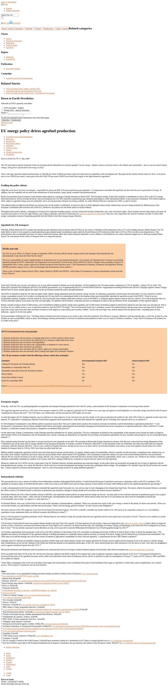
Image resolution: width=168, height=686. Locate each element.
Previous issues (7, 122)
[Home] (4, 4)
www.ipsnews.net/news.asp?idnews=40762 (38, 605)
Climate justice (11, 45)
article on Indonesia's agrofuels (141, 550)
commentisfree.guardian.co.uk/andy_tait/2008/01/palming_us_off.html (29, 590)
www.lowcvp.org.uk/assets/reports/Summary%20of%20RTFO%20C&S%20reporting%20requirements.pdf (49, 386)
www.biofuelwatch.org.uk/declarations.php (139, 643)
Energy (9, 39)
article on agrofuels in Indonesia (92, 214)
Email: (4, 113)
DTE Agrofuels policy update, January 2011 (23, 89)
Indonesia (9, 57)
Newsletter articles (13, 69)
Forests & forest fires (14, 41)
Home (3, 125)
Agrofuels (10, 47)
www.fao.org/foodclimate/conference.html (19, 631)
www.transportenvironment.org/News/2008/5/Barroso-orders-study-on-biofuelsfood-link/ (85, 626)
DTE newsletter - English (13, 108)
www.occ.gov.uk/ (9, 593)
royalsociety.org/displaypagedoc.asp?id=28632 (51, 583)
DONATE (16, 23)
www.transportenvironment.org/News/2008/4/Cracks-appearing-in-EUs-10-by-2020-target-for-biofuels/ (43, 629)
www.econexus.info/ (90, 574)
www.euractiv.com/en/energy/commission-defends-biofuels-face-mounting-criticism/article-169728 (41, 610)
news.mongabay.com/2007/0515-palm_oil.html (20, 576)
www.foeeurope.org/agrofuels (121, 641)
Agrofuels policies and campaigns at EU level (23, 91)
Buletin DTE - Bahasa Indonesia (16, 110)
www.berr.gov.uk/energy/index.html (17, 598)
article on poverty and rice (134, 523)
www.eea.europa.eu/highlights (56, 624)
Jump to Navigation (8, 2)
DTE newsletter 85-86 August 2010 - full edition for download (30, 93)
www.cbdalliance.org (44, 636)
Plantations (10, 43)
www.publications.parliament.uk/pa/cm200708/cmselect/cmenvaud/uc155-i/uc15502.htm (51, 581)
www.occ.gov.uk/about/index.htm (37, 595)
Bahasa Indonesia (13, 11)
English (9, 8)
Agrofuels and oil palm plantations (19, 78)
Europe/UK (10, 59)
